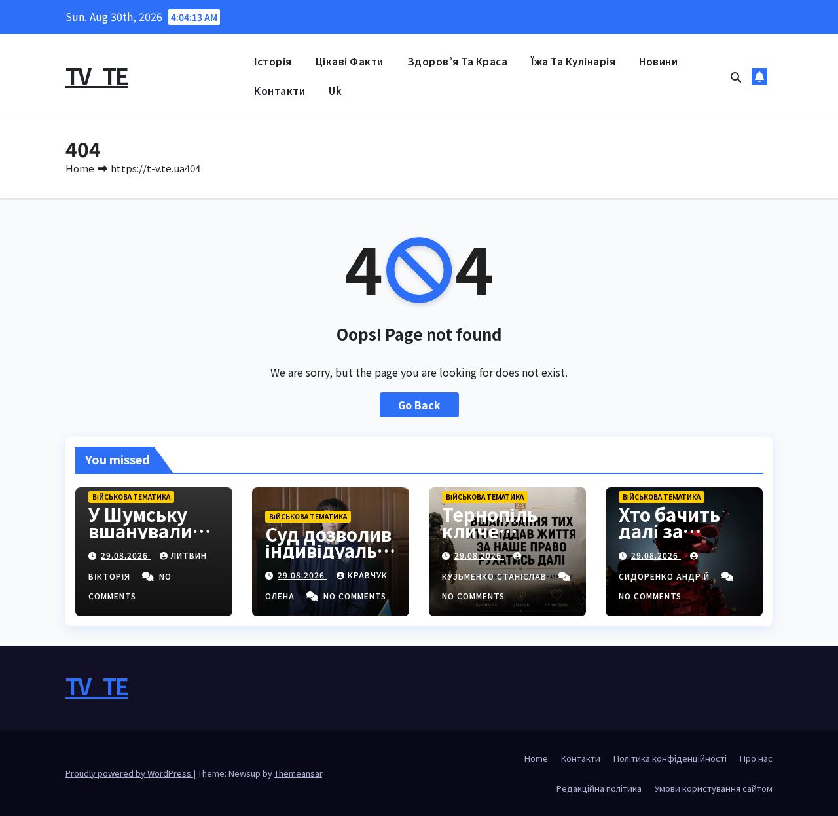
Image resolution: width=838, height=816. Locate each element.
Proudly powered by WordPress (129, 773)
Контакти (279, 91)
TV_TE (96, 76)
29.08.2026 (126, 555)
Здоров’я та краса (457, 61)
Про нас (756, 758)
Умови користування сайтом (714, 788)
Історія (273, 61)
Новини (658, 61)
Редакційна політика (599, 788)
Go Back (419, 405)
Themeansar (298, 773)
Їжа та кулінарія (573, 61)
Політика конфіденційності (670, 758)
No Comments (354, 595)
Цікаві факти (350, 61)
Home (79, 168)
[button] (736, 76)
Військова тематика (131, 497)
